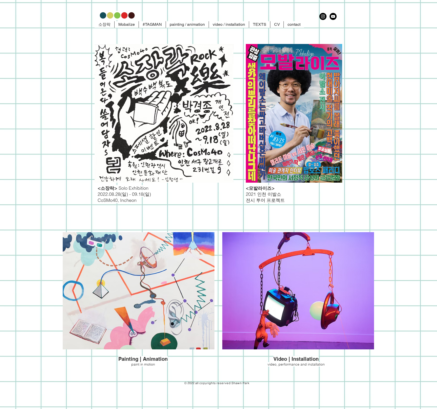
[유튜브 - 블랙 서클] (333, 16)
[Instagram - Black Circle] (322, 16)
